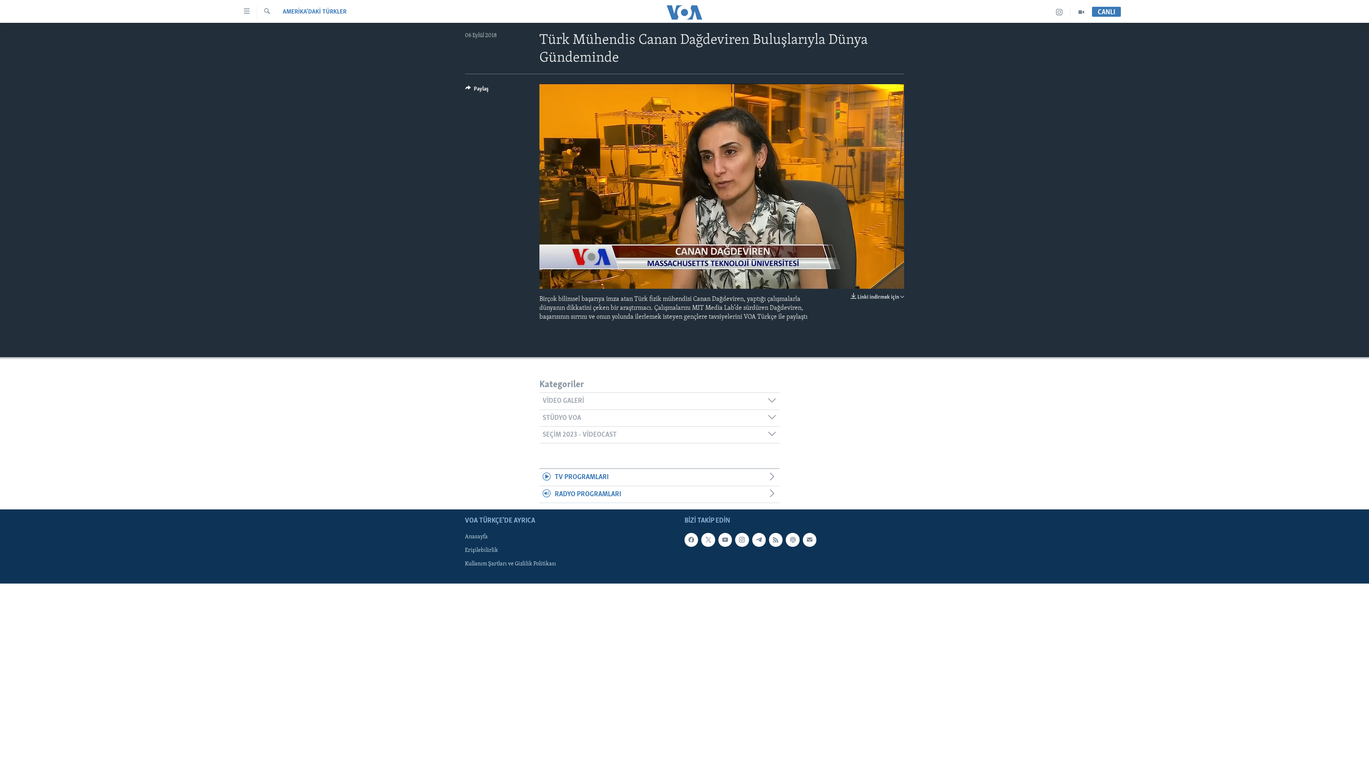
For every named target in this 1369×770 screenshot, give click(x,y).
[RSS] (776, 539)
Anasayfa (476, 537)
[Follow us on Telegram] (759, 539)
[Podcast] (792, 539)
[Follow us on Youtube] (725, 539)
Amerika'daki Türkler (315, 12)
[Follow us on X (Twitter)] (708, 539)
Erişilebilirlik (481, 550)
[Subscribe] (809, 539)
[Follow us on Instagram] (742, 539)
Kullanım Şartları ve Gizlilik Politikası (510, 564)
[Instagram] (1059, 12)
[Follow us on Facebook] (691, 539)
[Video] (1081, 12)
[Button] (477, 90)
